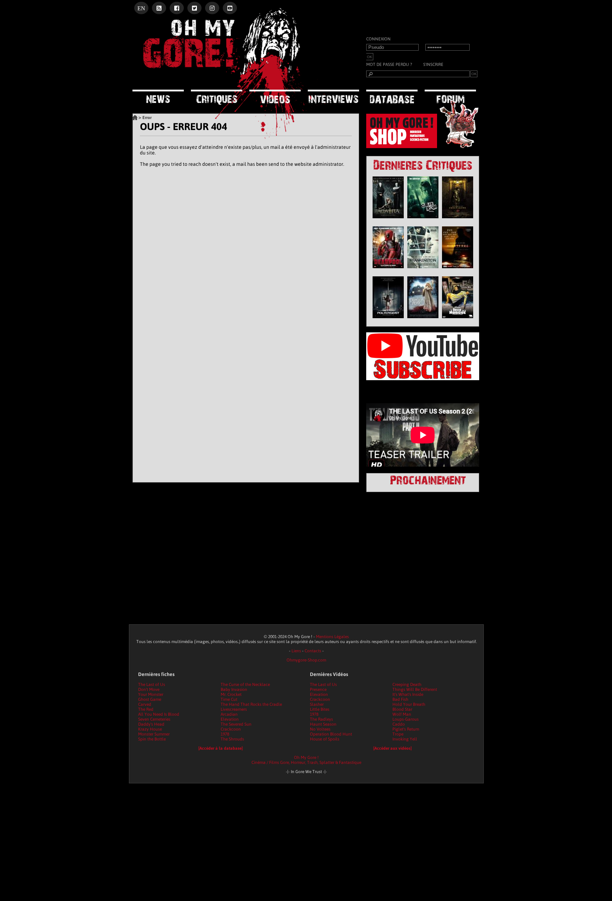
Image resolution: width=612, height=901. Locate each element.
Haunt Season (323, 724)
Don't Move (148, 689)
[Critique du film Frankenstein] (423, 270)
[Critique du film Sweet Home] (457, 220)
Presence (318, 689)
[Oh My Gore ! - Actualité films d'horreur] (221, 80)
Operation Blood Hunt (331, 734)
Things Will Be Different (414, 689)
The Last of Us (151, 684)
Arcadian (229, 714)
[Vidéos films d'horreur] (275, 97)
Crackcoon (231, 729)
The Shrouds (232, 739)
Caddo (398, 724)
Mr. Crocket (231, 694)
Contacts (313, 650)
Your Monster (150, 694)
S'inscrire (433, 64)
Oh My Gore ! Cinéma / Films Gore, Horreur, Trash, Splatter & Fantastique (306, 760)
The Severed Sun (236, 724)
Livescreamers (234, 709)
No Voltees (320, 729)
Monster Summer (154, 734)
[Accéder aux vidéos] (392, 748)
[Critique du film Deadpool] (388, 270)
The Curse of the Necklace (245, 684)
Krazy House (150, 729)
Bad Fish (400, 699)
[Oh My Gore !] (134, 117)
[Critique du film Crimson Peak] (423, 320)
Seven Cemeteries (154, 719)
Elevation (230, 719)
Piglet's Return (405, 729)
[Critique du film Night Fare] (457, 270)
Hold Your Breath (408, 704)
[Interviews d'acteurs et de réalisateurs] (333, 97)
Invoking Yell (404, 739)
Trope (397, 734)
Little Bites (319, 709)
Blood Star (402, 709)
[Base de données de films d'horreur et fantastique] (392, 97)
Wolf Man (401, 714)
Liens (296, 650)
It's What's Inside (407, 694)
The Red (145, 709)
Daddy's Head (151, 724)
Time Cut (229, 699)
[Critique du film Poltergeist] (388, 320)
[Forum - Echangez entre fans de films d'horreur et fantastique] (450, 97)
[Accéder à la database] (220, 748)
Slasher (317, 704)
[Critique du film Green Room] (423, 220)
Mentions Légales (332, 636)
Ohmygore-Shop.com (306, 660)
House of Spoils (324, 739)
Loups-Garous (405, 719)
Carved (144, 704)
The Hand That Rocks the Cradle (251, 704)
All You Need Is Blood (158, 714)
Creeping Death (406, 684)
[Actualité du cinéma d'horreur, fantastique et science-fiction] (158, 97)
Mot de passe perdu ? (389, 64)
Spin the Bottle (152, 739)
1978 (225, 734)
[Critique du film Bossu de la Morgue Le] (457, 320)
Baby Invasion (234, 689)
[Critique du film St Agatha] (388, 220)
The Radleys (321, 719)
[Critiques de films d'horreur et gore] (216, 98)
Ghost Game (149, 699)
